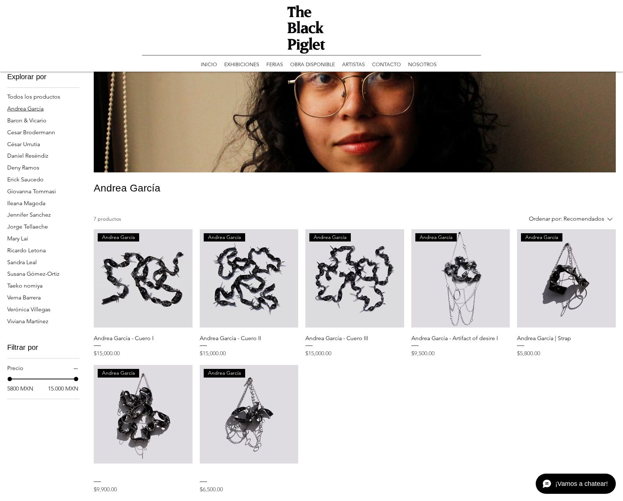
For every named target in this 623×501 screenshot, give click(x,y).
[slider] (9, 379)
